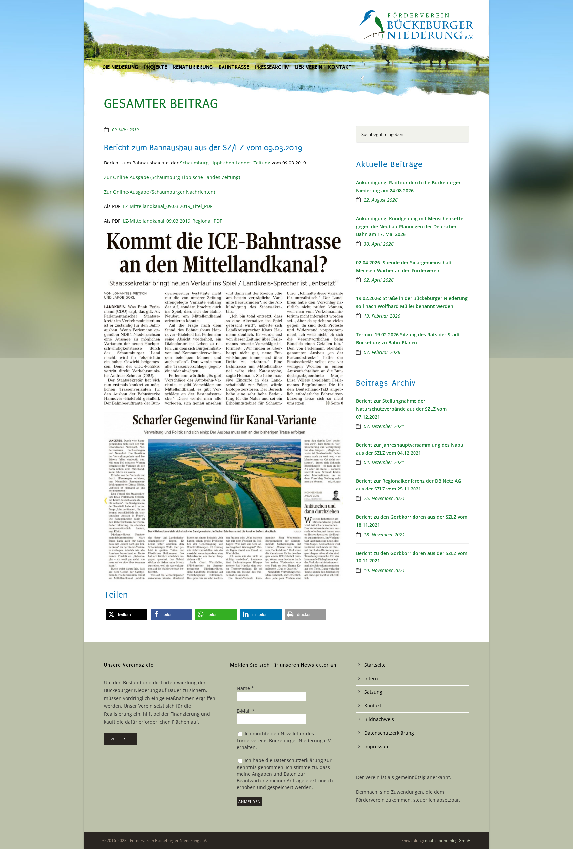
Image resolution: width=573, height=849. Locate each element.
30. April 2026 (379, 244)
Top (557, 833)
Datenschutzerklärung (389, 733)
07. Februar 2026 (382, 352)
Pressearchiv (272, 67)
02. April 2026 (379, 280)
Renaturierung (193, 67)
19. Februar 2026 (382, 316)
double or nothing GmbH (448, 840)
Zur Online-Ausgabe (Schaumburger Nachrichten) (159, 192)
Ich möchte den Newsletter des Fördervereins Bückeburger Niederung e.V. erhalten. (284, 740)
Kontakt (340, 67)
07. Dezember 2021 (384, 426)
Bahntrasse (234, 67)
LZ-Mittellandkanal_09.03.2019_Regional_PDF (172, 221)
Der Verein (308, 67)
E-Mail (246, 711)
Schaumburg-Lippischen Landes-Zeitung (225, 163)
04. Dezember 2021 (384, 462)
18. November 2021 (384, 534)
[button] (126, 614)
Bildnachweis (379, 719)
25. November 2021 (384, 498)
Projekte (155, 67)
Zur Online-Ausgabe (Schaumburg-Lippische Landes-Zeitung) (172, 177)
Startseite (375, 665)
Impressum (377, 746)
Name (245, 688)
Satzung (373, 692)
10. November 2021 (384, 570)
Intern (371, 678)
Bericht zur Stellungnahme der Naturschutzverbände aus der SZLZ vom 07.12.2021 (401, 409)
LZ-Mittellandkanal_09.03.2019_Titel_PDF (167, 206)
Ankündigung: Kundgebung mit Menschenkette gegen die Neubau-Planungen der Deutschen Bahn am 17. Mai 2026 (409, 226)
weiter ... (121, 738)
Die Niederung (120, 67)
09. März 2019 (125, 130)
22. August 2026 (381, 200)
